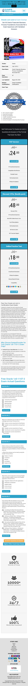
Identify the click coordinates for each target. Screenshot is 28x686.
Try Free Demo (14, 161)
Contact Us (14, 650)
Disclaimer (14, 648)
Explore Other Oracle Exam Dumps (14, 544)
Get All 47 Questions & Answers (14, 540)
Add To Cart (13, 239)
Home (14, 643)
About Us (14, 646)
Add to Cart (13, 187)
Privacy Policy (14, 649)
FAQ (14, 645)
